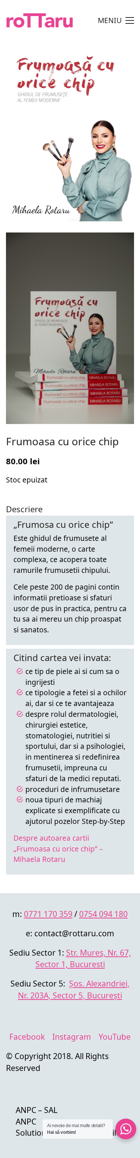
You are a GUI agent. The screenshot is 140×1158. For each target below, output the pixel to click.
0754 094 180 (103, 913)
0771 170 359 (48, 913)
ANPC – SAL (36, 1109)
